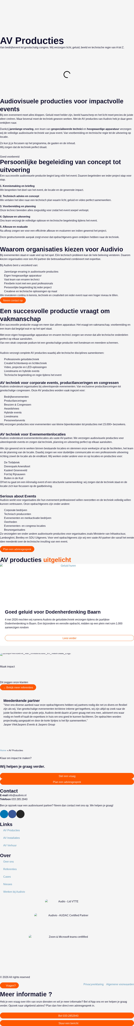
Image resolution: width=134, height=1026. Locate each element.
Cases (7, 876)
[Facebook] (12, 814)
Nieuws (7, 884)
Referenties (10, 869)
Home (3, 750)
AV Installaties (11, 837)
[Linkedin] (4, 814)
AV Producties (11, 830)
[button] (1, 606)
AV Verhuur (10, 845)
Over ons (8, 861)
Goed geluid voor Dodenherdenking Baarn (53, 612)
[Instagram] (20, 814)
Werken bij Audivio (14, 891)
